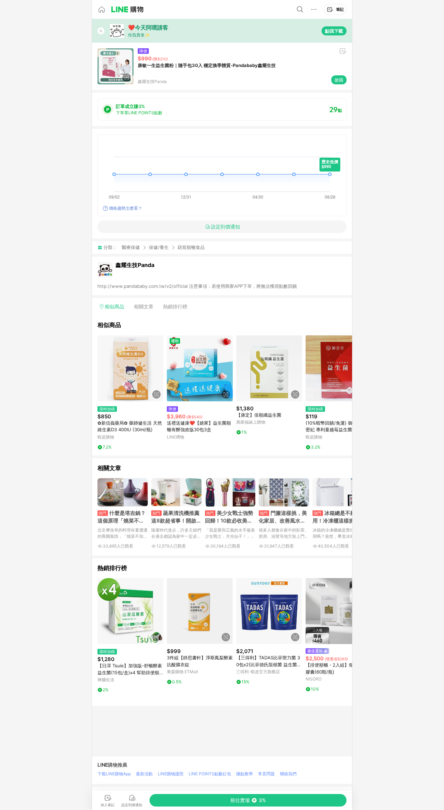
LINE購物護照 (170, 773)
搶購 (338, 80)
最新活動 (144, 773)
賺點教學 (244, 773)
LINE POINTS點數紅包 (210, 773)
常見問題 (266, 773)
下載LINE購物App (114, 773)
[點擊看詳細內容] (130, 368)
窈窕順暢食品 (191, 247)
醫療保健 (131, 247)
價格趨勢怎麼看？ (125, 208)
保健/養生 (159, 247)
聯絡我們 (288, 773)
